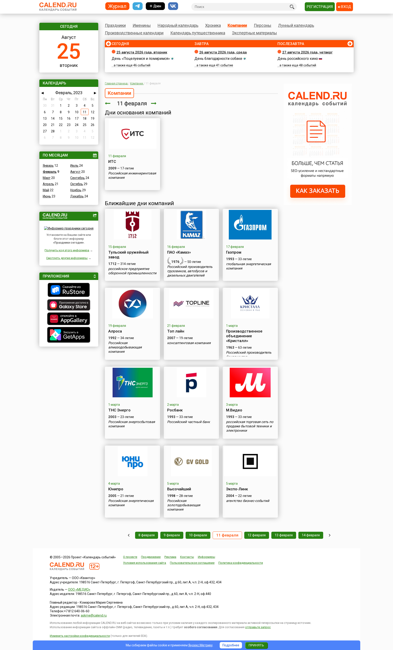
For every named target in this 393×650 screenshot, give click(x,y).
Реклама (170, 557)
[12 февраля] (153, 103)
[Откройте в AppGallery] (68, 319)
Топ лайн (175, 331)
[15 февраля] (329, 535)
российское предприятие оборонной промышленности (132, 271)
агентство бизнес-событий (247, 501)
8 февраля (147, 535)
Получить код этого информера (67, 250)
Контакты (187, 557)
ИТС (112, 161)
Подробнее (230, 645)
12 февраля (257, 535)
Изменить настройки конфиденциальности (80, 635)
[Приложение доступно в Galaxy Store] (68, 305)
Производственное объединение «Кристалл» (244, 336)
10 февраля (198, 535)
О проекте (130, 557)
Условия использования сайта (144, 562)
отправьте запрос (258, 627)
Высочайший (179, 489)
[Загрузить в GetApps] (68, 335)
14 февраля (311, 535)
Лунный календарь (296, 25)
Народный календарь (178, 25)
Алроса (115, 331)
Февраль (50, 172)
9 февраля (172, 535)
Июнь (47, 196)
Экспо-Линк (237, 489)
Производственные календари (134, 32)
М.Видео (234, 410)
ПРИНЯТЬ (256, 645)
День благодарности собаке (218, 58)
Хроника (213, 25)
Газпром (233, 252)
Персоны (262, 25)
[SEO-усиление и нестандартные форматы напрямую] (318, 204)
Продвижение (151, 557)
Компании (237, 25)
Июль (74, 165)
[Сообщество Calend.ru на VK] (173, 6)
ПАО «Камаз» (179, 252)
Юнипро (115, 489)
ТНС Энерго (119, 410)
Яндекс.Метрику (200, 645)
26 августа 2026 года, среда (223, 52)
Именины (142, 25)
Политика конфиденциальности (240, 562)
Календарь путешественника (197, 32)
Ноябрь (75, 190)
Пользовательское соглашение (192, 562)
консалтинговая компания (189, 343)
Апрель (48, 184)
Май (46, 190)
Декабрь (77, 196)
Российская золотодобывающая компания (183, 505)
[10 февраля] (107, 103)
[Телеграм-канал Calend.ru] (138, 6)
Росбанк (175, 410)
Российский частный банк (188, 422)
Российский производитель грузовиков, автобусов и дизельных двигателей (189, 271)
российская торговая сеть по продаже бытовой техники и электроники (249, 426)
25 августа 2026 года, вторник (141, 52)
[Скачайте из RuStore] (68, 290)
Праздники (115, 25)
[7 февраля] (128, 535)
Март (46, 178)
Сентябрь (77, 178)
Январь (48, 165)
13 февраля (284, 535)
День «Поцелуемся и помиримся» (141, 58)
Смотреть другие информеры (67, 258)
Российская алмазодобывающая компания (125, 347)
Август (75, 172)
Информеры (206, 557)
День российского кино (297, 58)
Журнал (117, 6)
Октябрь (76, 184)
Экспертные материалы (254, 32)
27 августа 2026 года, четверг (307, 52)
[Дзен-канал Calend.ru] (155, 6)
